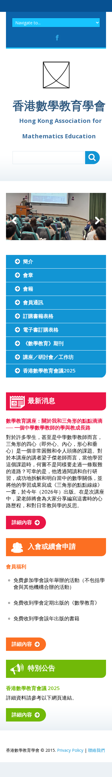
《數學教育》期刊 (43, 343)
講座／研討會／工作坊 (48, 356)
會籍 (28, 288)
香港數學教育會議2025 (49, 370)
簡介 (28, 261)
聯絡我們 (96, 750)
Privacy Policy (70, 750)
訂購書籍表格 (38, 316)
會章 (28, 275)
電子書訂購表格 (41, 329)
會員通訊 (33, 302)
